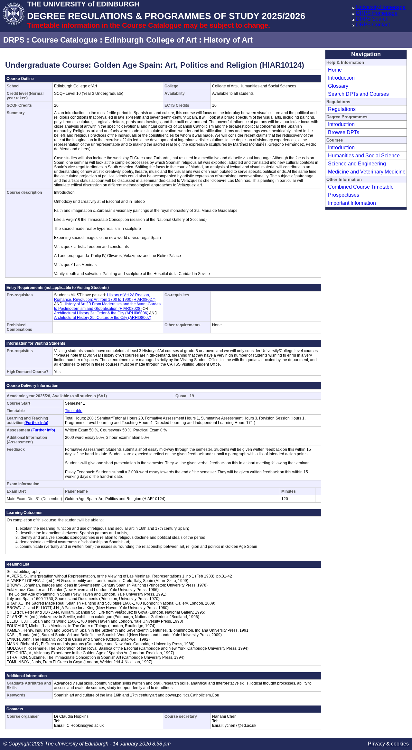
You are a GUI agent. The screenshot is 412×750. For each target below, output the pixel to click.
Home (335, 70)
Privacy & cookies (388, 743)
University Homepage (381, 7)
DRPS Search (372, 19)
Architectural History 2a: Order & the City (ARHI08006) (101, 313)
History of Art (228, 39)
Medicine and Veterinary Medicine (367, 171)
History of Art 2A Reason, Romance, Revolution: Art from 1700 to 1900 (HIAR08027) (104, 297)
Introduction (341, 78)
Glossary (338, 86)
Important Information (352, 203)
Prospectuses (343, 195)
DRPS (13, 39)
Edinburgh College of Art (151, 39)
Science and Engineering (357, 163)
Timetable (73, 411)
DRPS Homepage (377, 13)
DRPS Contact (373, 24)
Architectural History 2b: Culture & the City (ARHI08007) (102, 317)
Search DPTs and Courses (358, 94)
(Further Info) (36, 422)
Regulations (342, 109)
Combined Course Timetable (361, 187)
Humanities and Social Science (364, 155)
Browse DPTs (343, 132)
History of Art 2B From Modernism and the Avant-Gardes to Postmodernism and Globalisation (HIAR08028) (107, 306)
